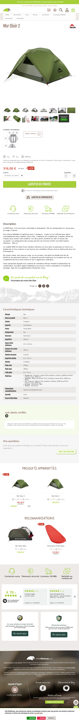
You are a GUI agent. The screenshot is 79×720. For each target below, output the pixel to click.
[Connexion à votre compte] (67, 10)
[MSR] (72, 26)
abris (36, 674)
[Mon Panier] (73, 10)
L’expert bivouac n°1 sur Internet (13, 662)
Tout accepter (32, 718)
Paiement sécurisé (31, 213)
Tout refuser (42, 718)
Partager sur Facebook (39, 286)
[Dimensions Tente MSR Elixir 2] (11, 139)
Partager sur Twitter (43, 286)
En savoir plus (19, 634)
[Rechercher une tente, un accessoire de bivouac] (61, 10)
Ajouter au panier (39, 184)
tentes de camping (23, 672)
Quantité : (68, 172)
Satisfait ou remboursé (65, 213)
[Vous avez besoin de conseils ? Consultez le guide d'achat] (49, 10)
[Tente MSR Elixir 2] (7, 110)
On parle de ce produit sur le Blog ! (30, 278)
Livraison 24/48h (48, 213)
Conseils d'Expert (14, 689)
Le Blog (66, 688)
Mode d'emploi (30, 133)
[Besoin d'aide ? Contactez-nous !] (55, 10)
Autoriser (63, 119)
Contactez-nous (13, 213)
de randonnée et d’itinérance (37, 672)
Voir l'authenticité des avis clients (13, 600)
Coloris (5, 172)
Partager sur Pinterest (47, 286)
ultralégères (49, 672)
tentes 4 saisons (65, 672)
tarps (39, 674)
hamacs (43, 674)
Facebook (43, 688)
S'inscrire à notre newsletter (54, 702)
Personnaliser (51, 718)
